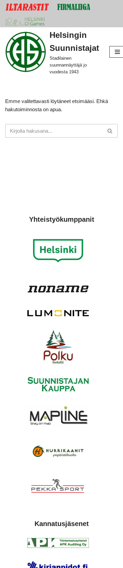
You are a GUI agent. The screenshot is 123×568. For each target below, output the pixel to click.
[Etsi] (110, 131)
